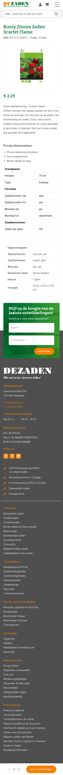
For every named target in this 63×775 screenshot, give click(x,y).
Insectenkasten (11, 580)
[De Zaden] (16, 5)
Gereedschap (10, 584)
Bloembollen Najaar (14, 616)
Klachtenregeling (12, 696)
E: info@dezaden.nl (14, 402)
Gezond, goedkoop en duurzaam (21, 723)
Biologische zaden (13, 513)
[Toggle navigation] (57, 5)
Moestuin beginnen (14, 710)
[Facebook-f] (5, 456)
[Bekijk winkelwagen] (47, 4)
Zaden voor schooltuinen (17, 732)
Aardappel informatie (15, 749)
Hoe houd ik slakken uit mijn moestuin (24, 728)
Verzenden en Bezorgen (16, 683)
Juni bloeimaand (12, 714)
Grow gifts (9, 544)
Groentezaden (11, 522)
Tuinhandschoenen (13, 593)
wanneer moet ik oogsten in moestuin (24, 741)
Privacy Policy (11, 665)
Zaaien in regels (12, 745)
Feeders (7, 643)
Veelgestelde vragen (14, 692)
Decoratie (8, 589)
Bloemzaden (10, 531)
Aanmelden (44, 351)
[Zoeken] (56, 14)
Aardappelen (10, 611)
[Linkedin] (18, 456)
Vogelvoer (9, 638)
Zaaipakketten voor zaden (18, 553)
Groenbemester (12, 540)
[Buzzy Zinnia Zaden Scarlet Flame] (31, 66)
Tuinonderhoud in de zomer (18, 719)
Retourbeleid (10, 687)
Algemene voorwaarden (16, 670)
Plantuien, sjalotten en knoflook (20, 607)
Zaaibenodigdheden (14, 571)
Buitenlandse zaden (14, 535)
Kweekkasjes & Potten (15, 567)
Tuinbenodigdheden (14, 575)
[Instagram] (12, 456)
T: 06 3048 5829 (12, 406)
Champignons (11, 624)
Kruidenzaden (10, 518)
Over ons (8, 674)
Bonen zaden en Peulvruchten (19, 526)
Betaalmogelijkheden (15, 678)
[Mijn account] (40, 4)
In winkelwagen (43, 769)
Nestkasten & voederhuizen (18, 647)
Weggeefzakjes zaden (15, 548)
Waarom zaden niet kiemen (18, 736)
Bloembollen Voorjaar (15, 620)
